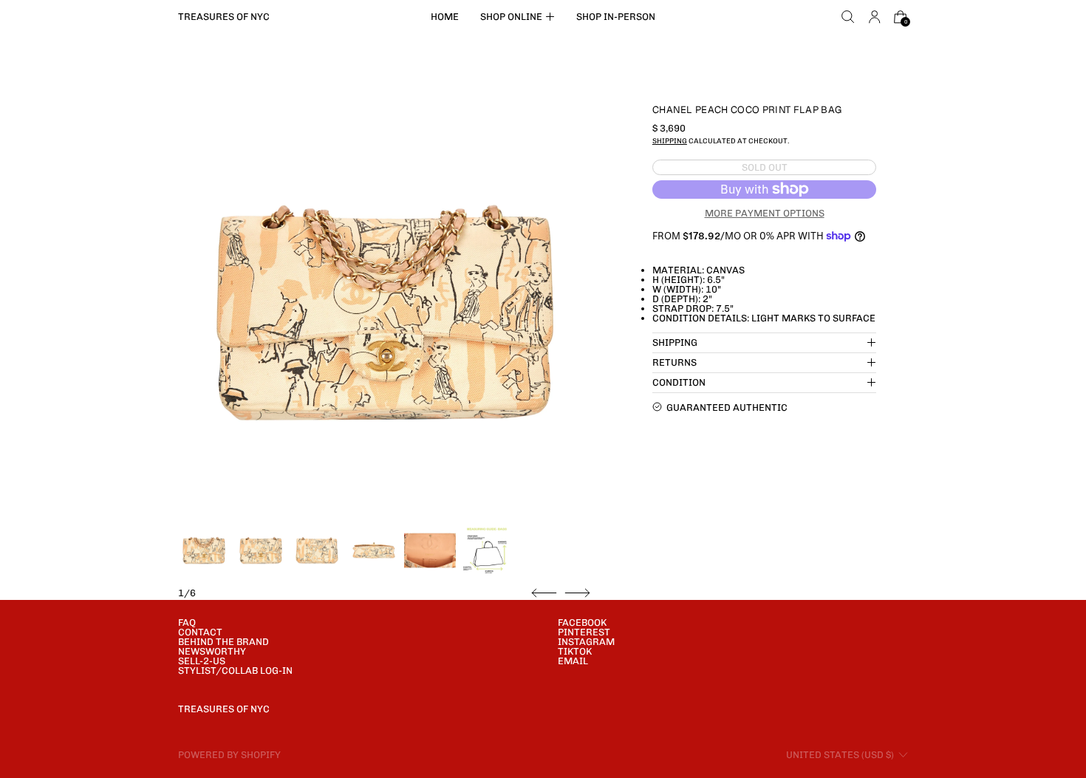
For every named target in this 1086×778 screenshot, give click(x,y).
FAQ (187, 622)
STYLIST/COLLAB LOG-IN (235, 670)
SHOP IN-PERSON (615, 16)
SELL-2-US (201, 660)
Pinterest (584, 632)
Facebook (582, 622)
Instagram (586, 641)
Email (573, 661)
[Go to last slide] (544, 593)
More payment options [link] (764, 212)
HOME (445, 16)
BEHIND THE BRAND (223, 641)
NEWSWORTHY (212, 651)
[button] (848, 17)
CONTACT (200, 632)
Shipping (669, 141)
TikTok (575, 651)
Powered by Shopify (229, 754)
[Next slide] (577, 593)
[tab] (204, 550)
